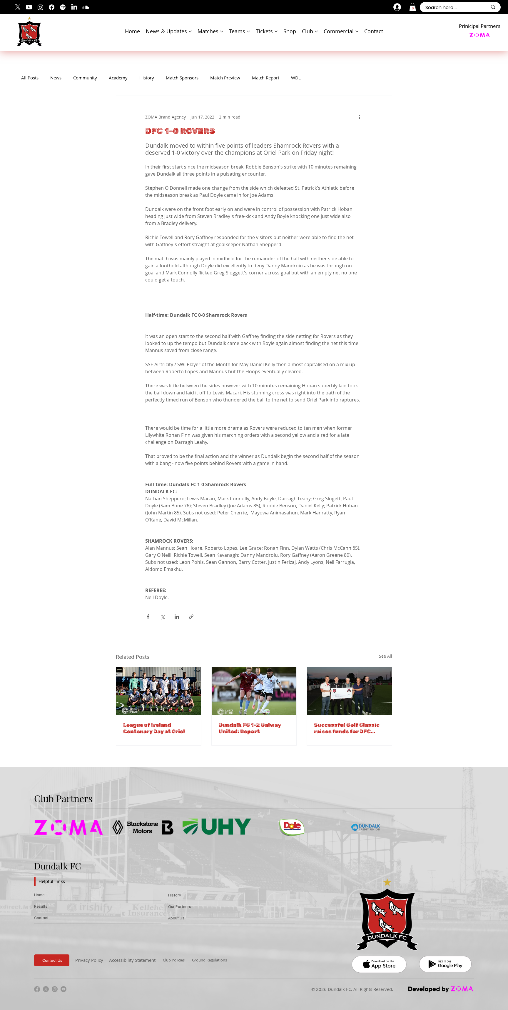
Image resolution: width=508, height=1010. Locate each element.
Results (40, 906)
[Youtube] (29, 7)
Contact (41, 917)
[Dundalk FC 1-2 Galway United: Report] (254, 691)
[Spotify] (62, 7)
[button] (412, 7)
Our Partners (179, 906)
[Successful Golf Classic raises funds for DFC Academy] (349, 691)
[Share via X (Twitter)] (162, 616)
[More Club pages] (316, 31)
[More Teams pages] (248, 31)
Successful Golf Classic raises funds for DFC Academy (347, 728)
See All (385, 656)
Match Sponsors (182, 78)
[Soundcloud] (85, 7)
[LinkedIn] (74, 7)
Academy (118, 78)
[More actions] (359, 117)
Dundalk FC (57, 866)
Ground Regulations (209, 960)
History (146, 78)
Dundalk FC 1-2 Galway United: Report (250, 728)
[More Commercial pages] (356, 31)
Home (39, 894)
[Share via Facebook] (148, 616)
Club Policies (174, 960)
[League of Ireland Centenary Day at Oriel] (158, 691)
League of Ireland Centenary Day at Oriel (154, 728)
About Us (176, 917)
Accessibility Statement (132, 960)
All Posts (30, 78)
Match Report (265, 78)
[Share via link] (191, 616)
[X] (17, 7)
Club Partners (63, 798)
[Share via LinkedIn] (177, 616)
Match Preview (225, 78)
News (55, 78)
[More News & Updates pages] (190, 31)
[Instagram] (40, 7)
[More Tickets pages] (276, 31)
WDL (296, 78)
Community (85, 78)
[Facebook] (51, 7)
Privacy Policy (89, 960)
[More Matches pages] (221, 31)
